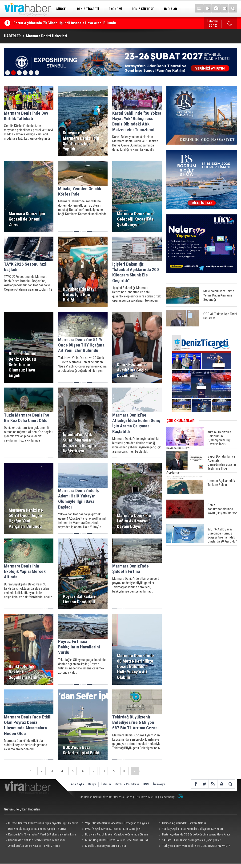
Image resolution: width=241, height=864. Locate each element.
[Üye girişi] (221, 784)
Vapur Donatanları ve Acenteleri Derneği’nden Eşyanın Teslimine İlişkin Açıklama (115, 823)
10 (124, 771)
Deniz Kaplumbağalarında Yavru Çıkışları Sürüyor (38, 829)
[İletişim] (224, 8)
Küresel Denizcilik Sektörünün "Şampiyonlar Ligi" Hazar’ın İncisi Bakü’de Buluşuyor (41, 823)
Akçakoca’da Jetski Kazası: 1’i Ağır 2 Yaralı (34, 845)
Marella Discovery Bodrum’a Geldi (105, 845)
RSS (146, 784)
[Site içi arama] (233, 8)
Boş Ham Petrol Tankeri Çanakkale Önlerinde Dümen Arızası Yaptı (114, 835)
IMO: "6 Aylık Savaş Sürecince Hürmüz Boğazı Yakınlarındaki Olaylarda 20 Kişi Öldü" (111, 829)
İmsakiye (159, 784)
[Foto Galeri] (216, 8)
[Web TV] (207, 8)
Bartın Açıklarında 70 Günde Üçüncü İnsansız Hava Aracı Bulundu (194, 835)
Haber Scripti (168, 797)
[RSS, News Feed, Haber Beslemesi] (213, 784)
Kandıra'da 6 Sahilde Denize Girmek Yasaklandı (50, 23)
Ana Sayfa (77, 784)
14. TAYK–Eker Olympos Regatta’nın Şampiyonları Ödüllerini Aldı (189, 840)
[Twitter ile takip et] (204, 784)
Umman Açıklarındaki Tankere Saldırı (184, 823)
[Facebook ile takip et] (195, 784)
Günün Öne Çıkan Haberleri (22, 809)
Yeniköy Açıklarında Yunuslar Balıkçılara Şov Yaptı (192, 829)
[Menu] (199, 8)
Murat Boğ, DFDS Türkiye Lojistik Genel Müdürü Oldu (117, 840)
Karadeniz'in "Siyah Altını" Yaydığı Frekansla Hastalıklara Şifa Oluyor (40, 835)
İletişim (106, 784)
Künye (92, 784)
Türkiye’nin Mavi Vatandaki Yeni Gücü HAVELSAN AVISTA (196, 845)
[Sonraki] (135, 771)
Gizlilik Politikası (127, 784)
